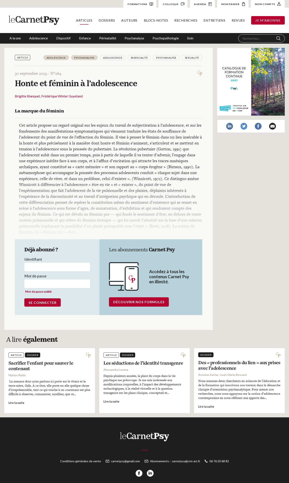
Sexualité (192, 57)
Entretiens (214, 20)
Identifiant (33, 259)
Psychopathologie (166, 38)
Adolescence (38, 38)
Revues (238, 20)
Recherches (185, 20)
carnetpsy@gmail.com (125, 461)
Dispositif (63, 38)
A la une (15, 38)
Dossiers (107, 20)
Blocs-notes (156, 20)
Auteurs (129, 20)
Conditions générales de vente (80, 461)
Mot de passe (35, 276)
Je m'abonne (268, 20)
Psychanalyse (134, 38)
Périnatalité (107, 38)
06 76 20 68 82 (219, 461)
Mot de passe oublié (38, 291)
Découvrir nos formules (139, 302)
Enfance (85, 38)
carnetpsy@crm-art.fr (186, 461)
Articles (84, 20)
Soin (190, 38)
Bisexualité (139, 57)
